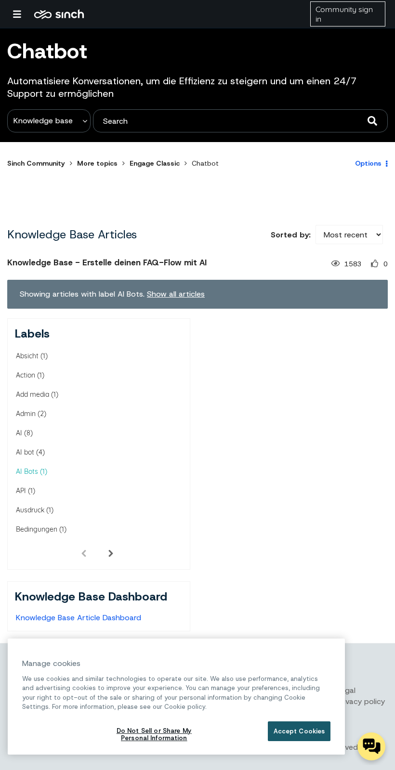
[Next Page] (110, 552)
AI (19, 433)
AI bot (25, 452)
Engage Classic (155, 163)
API (21, 490)
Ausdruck (30, 510)
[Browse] (22, 14)
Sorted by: (291, 235)
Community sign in (344, 14)
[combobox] (240, 120)
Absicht (27, 356)
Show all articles (176, 294)
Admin (26, 413)
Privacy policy (361, 701)
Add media (32, 394)
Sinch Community (59, 14)
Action (25, 375)
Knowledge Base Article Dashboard (78, 618)
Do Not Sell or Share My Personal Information (154, 735)
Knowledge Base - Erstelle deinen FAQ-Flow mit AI (107, 262)
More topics (97, 163)
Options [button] (368, 163)
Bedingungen (36, 529)
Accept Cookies (299, 731)
